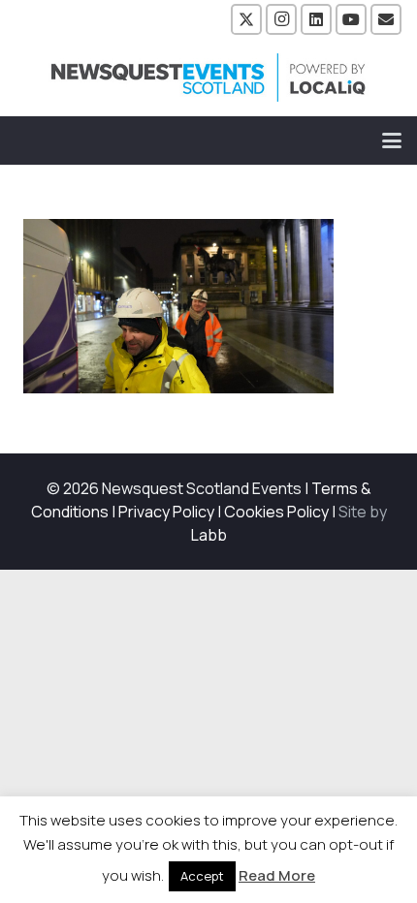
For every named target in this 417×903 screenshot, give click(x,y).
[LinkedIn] (316, 19)
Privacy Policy (166, 511)
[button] (391, 140)
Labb (209, 534)
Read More (277, 875)
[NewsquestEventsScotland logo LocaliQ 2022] (208, 77)
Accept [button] (202, 876)
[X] (246, 19)
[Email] (385, 19)
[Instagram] (281, 19)
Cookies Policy (276, 511)
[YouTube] (351, 19)
